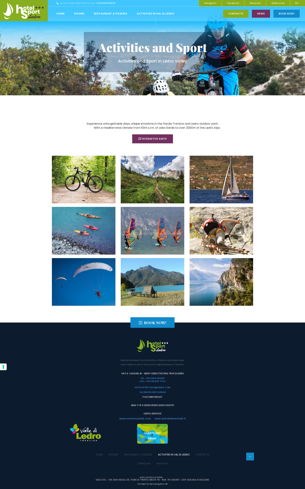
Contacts (235, 13)
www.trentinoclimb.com (135, 418)
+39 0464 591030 (105, 3)
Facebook (233, 3)
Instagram (210, 3)
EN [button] (297, 3)
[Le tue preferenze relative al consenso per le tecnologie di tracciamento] (3, 366)
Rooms (79, 13)
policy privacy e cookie (151, 477)
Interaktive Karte (154, 139)
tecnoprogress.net (158, 484)
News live (255, 3)
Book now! (286, 13)
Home (61, 13)
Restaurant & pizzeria (110, 13)
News (261, 13)
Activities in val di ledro (155, 13)
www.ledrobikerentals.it (170, 418)
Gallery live (278, 3)
